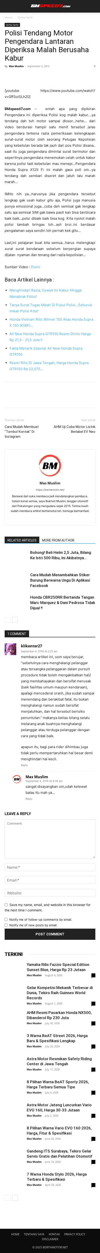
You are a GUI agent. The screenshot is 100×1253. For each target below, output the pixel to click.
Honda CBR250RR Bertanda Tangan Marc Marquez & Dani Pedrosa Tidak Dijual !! (62, 602)
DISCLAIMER (50, 1239)
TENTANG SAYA (34, 1234)
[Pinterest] (30, 76)
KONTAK (54, 1234)
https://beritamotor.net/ (50, 489)
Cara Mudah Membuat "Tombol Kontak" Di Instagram (22, 432)
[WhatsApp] (41, 76)
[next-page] (15, 620)
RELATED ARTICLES (22, 540)
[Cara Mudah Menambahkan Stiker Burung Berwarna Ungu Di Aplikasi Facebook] (16, 580)
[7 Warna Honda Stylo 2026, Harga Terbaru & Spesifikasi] (14, 1181)
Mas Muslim (16, 66)
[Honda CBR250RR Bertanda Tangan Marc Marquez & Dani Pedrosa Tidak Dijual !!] (16, 603)
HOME (15, 1234)
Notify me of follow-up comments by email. (40, 919)
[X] (20, 76)
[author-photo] (50, 477)
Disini (35, 267)
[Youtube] (65, 518)
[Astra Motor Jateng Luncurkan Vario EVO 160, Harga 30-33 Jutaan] (14, 1111)
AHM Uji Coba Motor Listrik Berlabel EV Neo (74, 429)
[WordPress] (55, 518)
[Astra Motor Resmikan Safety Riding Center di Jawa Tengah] (14, 1071)
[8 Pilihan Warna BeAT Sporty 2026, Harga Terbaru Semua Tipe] (14, 1098)
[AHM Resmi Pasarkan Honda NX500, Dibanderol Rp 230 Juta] (14, 1020)
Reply (24, 765)
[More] (52, 76)
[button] (7, 6)
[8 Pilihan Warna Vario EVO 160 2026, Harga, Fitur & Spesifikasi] (14, 1137)
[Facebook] (9, 76)
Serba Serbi (25, 17)
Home (9, 17)
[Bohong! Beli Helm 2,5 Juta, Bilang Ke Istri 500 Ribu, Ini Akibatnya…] (16, 558)
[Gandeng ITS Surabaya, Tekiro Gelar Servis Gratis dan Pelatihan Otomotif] (14, 1158)
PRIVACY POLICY (74, 1234)
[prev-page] (7, 620)
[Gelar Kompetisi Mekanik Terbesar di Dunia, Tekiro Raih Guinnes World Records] (14, 994)
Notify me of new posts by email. (33, 925)
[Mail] (45, 518)
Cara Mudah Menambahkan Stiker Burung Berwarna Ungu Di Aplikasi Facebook (60, 580)
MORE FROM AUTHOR (58, 540)
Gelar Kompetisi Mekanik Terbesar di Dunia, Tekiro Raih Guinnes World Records (60, 992)
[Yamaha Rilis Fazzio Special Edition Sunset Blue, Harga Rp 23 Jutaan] (14, 974)
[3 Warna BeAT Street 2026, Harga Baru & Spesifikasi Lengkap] (14, 1043)
